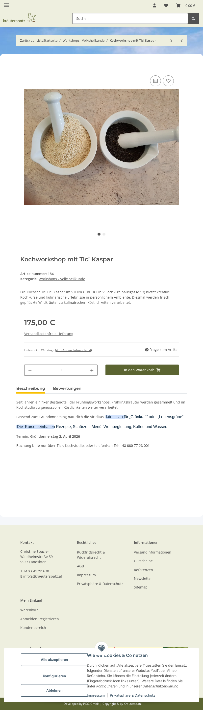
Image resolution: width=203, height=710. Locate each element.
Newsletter (143, 578)
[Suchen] (193, 18)
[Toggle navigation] (6, 3)
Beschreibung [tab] (30, 388)
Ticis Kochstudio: (71, 445)
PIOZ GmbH (91, 704)
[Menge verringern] (30, 370)
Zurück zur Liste (31, 40)
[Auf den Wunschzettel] (168, 80)
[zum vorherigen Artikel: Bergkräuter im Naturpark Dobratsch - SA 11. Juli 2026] (182, 40)
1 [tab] (99, 234)
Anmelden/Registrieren (39, 619)
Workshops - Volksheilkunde (62, 279)
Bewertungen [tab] (67, 388)
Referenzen (143, 569)
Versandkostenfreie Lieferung (48, 333)
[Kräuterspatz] (24, 12)
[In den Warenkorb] (20, 66)
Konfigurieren (54, 676)
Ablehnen (54, 690)
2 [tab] (103, 234)
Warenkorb (29, 610)
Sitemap (141, 587)
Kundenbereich (33, 627)
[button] (154, 5)
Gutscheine (143, 560)
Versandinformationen (152, 552)
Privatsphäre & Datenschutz (132, 695)
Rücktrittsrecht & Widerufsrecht (91, 555)
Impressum (96, 695)
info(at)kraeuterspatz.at (42, 576)
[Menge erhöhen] (91, 370)
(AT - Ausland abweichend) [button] (73, 350)
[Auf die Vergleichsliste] (155, 80)
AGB (80, 566)
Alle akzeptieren (54, 659)
